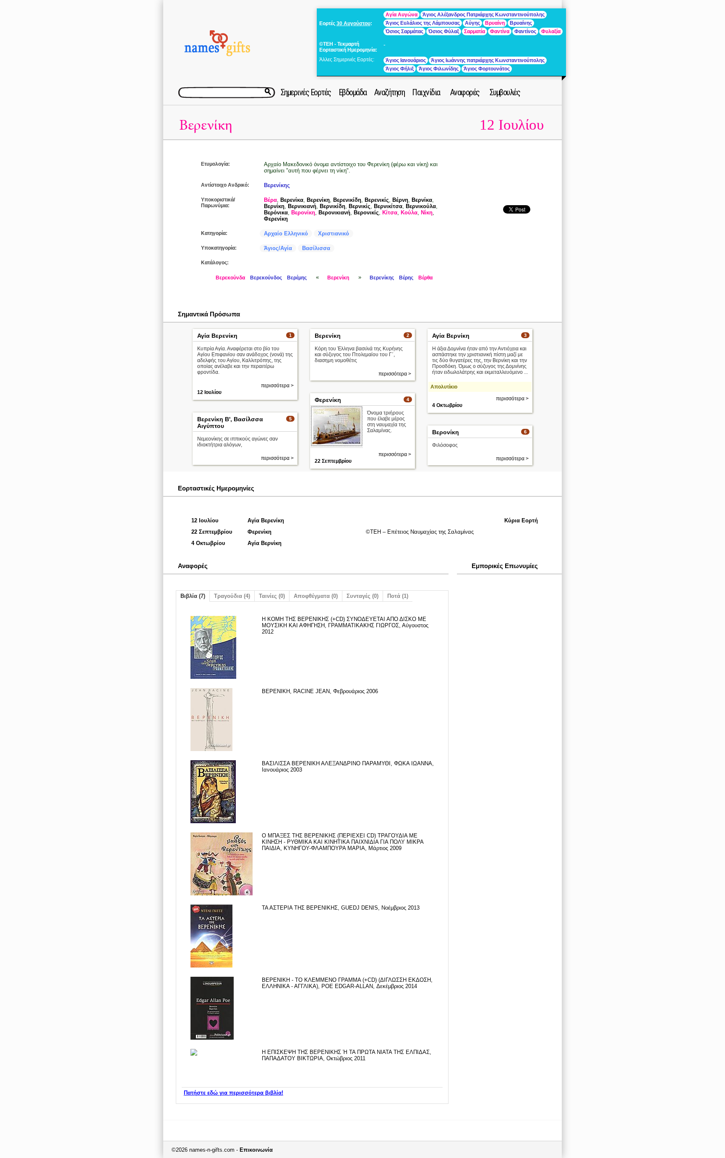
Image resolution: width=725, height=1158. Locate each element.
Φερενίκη (328, 399)
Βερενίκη (318, 200)
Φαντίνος (525, 31)
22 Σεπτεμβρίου (333, 461)
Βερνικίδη (332, 206)
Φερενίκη (276, 219)
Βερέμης (297, 278)
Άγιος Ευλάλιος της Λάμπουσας (423, 23)
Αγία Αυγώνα (401, 15)
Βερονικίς (366, 212)
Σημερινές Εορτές (306, 92)
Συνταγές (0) (362, 596)
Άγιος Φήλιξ (400, 69)
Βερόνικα (276, 212)
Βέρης (406, 278)
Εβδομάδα (353, 92)
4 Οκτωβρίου (447, 405)
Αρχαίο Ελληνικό (286, 233)
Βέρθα (425, 278)
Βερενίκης (277, 185)
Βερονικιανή (334, 212)
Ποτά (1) (397, 596)
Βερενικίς (377, 200)
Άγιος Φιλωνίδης (439, 69)
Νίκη (427, 212)
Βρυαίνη (495, 23)
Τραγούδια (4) (232, 596)
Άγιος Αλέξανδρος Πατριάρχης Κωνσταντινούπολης (483, 15)
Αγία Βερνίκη (450, 335)
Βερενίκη (205, 125)
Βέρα (270, 200)
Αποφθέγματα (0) (316, 596)
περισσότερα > (277, 386)
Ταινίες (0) (272, 596)
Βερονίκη (303, 212)
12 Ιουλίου (512, 125)
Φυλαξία (551, 31)
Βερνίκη (274, 206)
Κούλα (409, 212)
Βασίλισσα (316, 248)
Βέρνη (400, 200)
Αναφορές (465, 92)
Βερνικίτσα (388, 206)
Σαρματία (474, 31)
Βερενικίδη (347, 200)
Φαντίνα (499, 31)
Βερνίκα (422, 200)
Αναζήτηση (389, 92)
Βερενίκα (291, 200)
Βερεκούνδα (230, 278)
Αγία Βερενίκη (217, 335)
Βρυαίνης (521, 23)
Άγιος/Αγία (278, 248)
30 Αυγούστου (353, 23)
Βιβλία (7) (192, 596)
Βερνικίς (359, 206)
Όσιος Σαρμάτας (404, 31)
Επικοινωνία (256, 1150)
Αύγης (472, 23)
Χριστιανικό (333, 233)
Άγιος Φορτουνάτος (487, 69)
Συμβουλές (505, 92)
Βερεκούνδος (266, 278)
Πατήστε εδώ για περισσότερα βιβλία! (233, 1093)
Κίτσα (389, 212)
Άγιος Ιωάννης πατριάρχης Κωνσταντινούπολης (488, 60)
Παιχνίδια (426, 92)
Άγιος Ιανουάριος (406, 60)
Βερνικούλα (421, 206)
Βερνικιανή (302, 206)
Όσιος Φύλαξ (443, 31)
